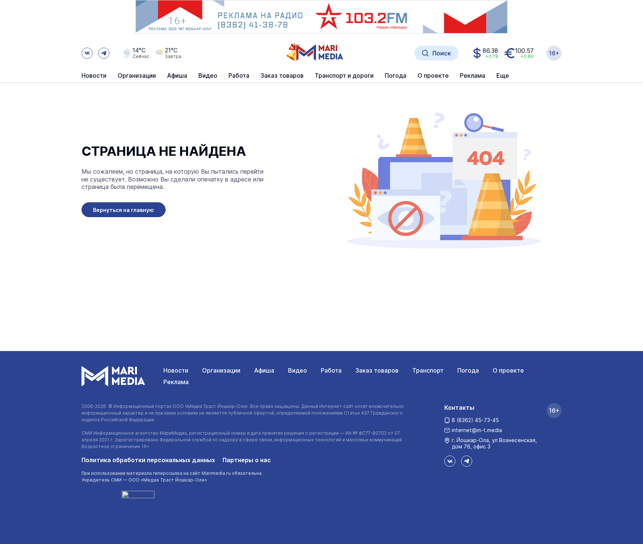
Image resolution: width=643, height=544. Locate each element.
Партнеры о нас (247, 460)
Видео (207, 76)
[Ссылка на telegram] (103, 53)
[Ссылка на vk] (87, 53)
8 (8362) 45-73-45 (475, 420)
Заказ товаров (377, 370)
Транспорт (428, 370)
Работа (238, 76)
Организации (221, 370)
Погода (468, 370)
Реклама (176, 382)
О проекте (508, 370)
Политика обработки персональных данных (148, 460)
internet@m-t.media (477, 430)
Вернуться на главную (123, 210)
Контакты (459, 407)
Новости (93, 76)
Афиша (264, 370)
